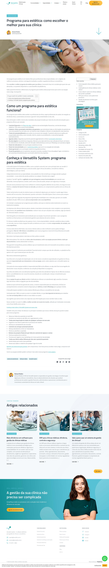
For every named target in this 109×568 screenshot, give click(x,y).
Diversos (81, 141)
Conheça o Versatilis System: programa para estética (22, 100)
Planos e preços (65, 3)
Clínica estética (83, 135)
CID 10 (81, 3)
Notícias (81, 147)
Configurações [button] (97, 565)
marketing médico (33, 147)
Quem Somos (73, 3)
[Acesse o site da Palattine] (99, 561)
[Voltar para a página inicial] (9, 527)
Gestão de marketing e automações (44, 538)
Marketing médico (84, 145)
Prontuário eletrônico (85, 153)
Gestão (80, 143)
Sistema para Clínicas (22, 3)
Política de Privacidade (64, 535)
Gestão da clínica (40, 533)
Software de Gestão (84, 158)
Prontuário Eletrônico (41, 541)
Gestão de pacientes (41, 535)
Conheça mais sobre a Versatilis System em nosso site (22, 307)
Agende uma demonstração (15, 510)
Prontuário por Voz (41, 544)
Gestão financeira (41, 530)
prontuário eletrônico (55, 139)
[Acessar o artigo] (22, 421)
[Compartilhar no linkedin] (57, 362)
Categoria (81, 132)
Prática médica (83, 151)
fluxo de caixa (27, 125)
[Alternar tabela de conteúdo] (35, 96)
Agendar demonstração (95, 3)
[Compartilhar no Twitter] (60, 362)
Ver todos (98, 471)
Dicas (80, 139)
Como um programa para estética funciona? (19, 98)
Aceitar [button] (104, 565)
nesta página (51, 352)
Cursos (80, 137)
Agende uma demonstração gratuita (17, 346)
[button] (35, 2)
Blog (87, 3)
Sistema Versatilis (83, 155)
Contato (61, 541)
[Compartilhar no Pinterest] (69, 362)
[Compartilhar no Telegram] (66, 362)
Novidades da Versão (84, 149)
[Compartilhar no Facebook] (63, 362)
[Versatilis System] (12, 3)
